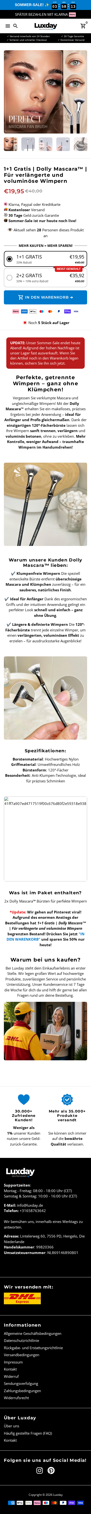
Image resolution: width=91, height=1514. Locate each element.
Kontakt (10, 1369)
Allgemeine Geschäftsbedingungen (32, 1333)
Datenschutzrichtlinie (21, 1340)
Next (82, 92)
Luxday (58, 1495)
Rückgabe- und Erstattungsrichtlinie (33, 1347)
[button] (45, 259)
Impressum (13, 1362)
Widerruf (11, 1376)
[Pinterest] (51, 1470)
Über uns (11, 1425)
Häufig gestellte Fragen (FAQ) (28, 1433)
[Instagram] (39, 1470)
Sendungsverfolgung (21, 1383)
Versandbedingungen (21, 1354)
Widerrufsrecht (16, 1397)
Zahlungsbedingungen (22, 1390)
